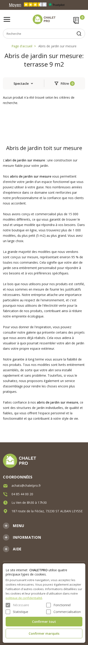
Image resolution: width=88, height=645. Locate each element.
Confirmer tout (44, 621)
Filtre (65, 83)
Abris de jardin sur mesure (57, 46)
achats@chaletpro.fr (26, 485)
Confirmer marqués (44, 633)
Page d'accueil (22, 46)
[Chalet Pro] (44, 19)
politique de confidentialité (24, 598)
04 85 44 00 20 (22, 494)
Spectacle (21, 83)
